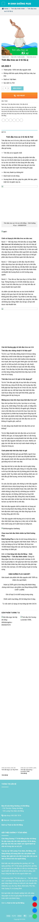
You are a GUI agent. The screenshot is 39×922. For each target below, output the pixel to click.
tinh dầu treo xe (26, 107)
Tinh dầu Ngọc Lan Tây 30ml (10, 769)
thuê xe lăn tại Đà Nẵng (15, 903)
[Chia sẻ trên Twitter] (10, 120)
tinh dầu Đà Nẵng (21, 554)
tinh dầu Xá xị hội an (13, 111)
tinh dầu (6, 107)
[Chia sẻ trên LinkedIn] (21, 120)
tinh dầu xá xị (27, 109)
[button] (3, 3)
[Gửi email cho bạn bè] (14, 120)
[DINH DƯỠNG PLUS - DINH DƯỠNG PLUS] (20, 3)
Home (6, 9)
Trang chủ (5, 57)
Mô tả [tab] (4, 132)
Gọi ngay (20, 95)
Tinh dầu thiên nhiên (18, 9)
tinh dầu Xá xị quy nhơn (13, 113)
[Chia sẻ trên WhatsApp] (3, 120)
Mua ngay (17, 88)
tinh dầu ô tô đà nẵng (15, 107)
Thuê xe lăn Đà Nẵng (15, 825)
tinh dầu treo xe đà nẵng (16, 109)
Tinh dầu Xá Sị (31, 57)
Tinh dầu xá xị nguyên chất (13, 153)
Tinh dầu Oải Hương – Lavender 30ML (26, 770)
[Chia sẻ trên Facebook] (7, 120)
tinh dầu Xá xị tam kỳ (26, 113)
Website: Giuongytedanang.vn (13, 820)
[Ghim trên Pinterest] (17, 120)
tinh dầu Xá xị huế (24, 111)
